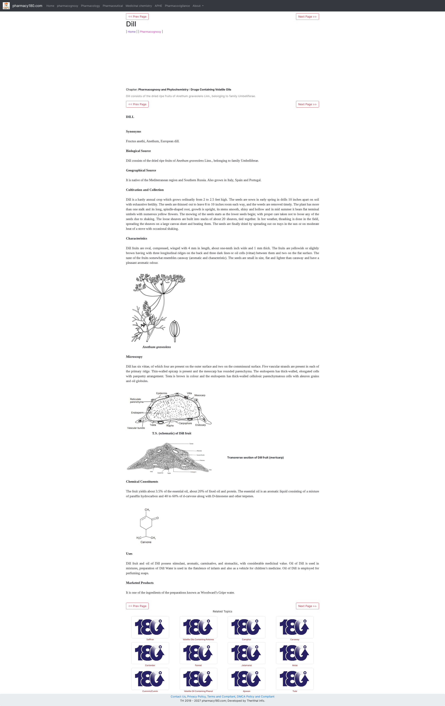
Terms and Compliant (221, 696)
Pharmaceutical (113, 5)
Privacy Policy (196, 696)
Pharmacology (90, 5)
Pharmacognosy (150, 31)
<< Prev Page (137, 16)
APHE (158, 5)
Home (50, 5)
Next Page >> (307, 16)
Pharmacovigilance (177, 5)
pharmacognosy (67, 5)
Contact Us (178, 696)
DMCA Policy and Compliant (255, 696)
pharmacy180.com (27, 6)
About (197, 5)
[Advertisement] (222, 60)
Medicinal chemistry (139, 5)
